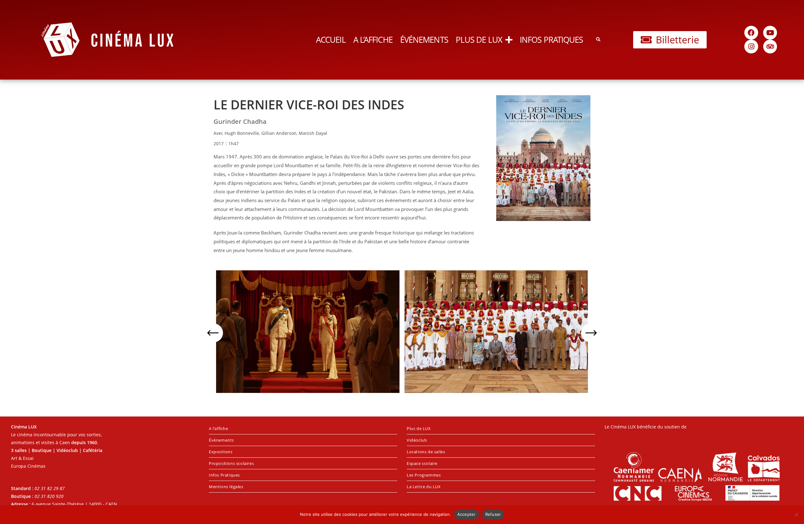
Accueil (331, 39)
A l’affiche (373, 39)
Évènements (221, 440)
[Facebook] (751, 33)
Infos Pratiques (551, 39)
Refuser (493, 514)
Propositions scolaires (231, 463)
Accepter (466, 514)
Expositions (221, 452)
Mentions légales (226, 486)
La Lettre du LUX (424, 486)
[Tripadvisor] (770, 46)
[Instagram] (751, 46)
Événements (424, 39)
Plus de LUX (479, 39)
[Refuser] (796, 514)
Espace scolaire (422, 463)
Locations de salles (426, 452)
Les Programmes (424, 475)
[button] (598, 40)
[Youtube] (770, 33)
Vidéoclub (417, 440)
